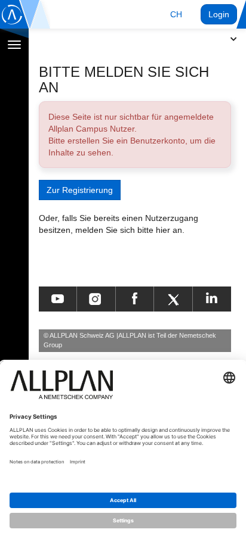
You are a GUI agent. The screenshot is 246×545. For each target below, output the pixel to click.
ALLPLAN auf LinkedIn (211, 299)
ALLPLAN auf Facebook (134, 299)
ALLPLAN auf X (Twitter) (173, 299)
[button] (176, 14)
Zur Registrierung (80, 190)
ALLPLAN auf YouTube (57, 299)
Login (218, 14)
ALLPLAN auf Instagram (96, 299)
